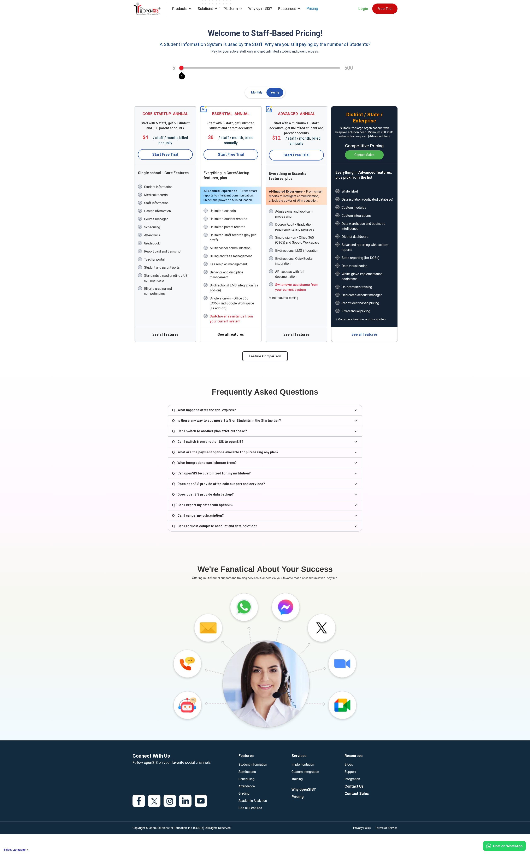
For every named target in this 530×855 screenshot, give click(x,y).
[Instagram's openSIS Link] (170, 801)
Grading (243, 793)
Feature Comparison (265, 356)
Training (297, 779)
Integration (352, 779)
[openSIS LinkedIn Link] (185, 801)
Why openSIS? (260, 8)
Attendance (246, 786)
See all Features (250, 808)
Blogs (348, 764)
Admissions (247, 772)
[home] (149, 8)
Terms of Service (386, 828)
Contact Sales (364, 155)
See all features (165, 334)
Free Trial (384, 8)
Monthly (256, 92)
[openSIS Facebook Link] (138, 801)
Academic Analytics (252, 801)
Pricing (312, 8)
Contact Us (354, 786)
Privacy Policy (362, 828)
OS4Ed (198, 828)
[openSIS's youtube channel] (201, 801)
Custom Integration (305, 772)
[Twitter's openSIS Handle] (154, 801)
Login (363, 8)
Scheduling (246, 779)
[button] (182, 8)
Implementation (303, 764)
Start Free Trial (165, 154)
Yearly (275, 92)
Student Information (252, 764)
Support (350, 772)
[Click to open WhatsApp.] (504, 846)
